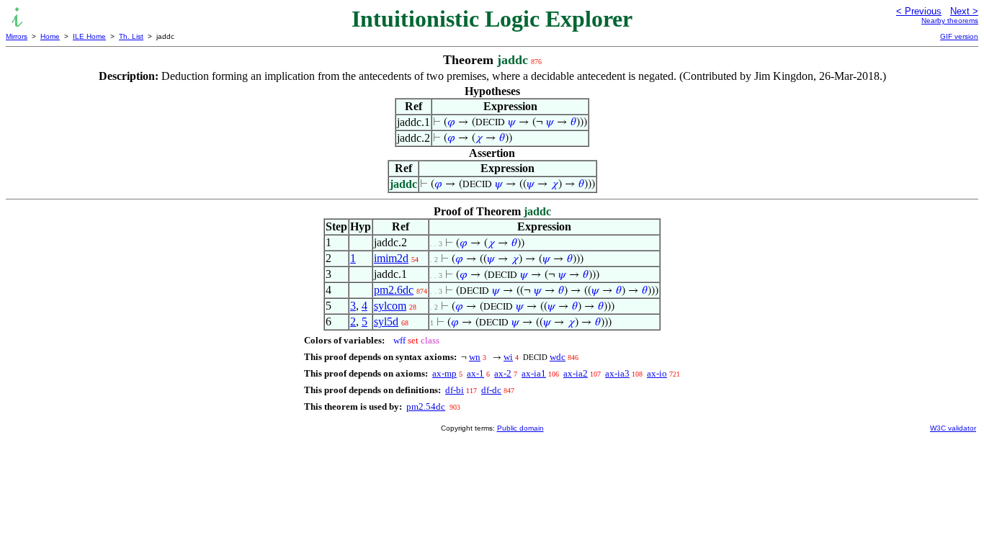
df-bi (454, 390)
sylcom (390, 306)
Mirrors (16, 36)
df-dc (491, 390)
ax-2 (502, 373)
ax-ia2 (575, 373)
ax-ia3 (617, 373)
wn (474, 356)
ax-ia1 (534, 373)
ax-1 (475, 373)
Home (50, 36)
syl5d (386, 321)
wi (508, 356)
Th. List (131, 36)
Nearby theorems (949, 20)
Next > (964, 11)
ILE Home (89, 36)
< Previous (918, 11)
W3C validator (953, 428)
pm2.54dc (425, 406)
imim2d (391, 258)
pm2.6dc (393, 290)
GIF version (959, 36)
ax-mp (444, 373)
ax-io (657, 373)
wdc (557, 356)
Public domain (520, 428)
